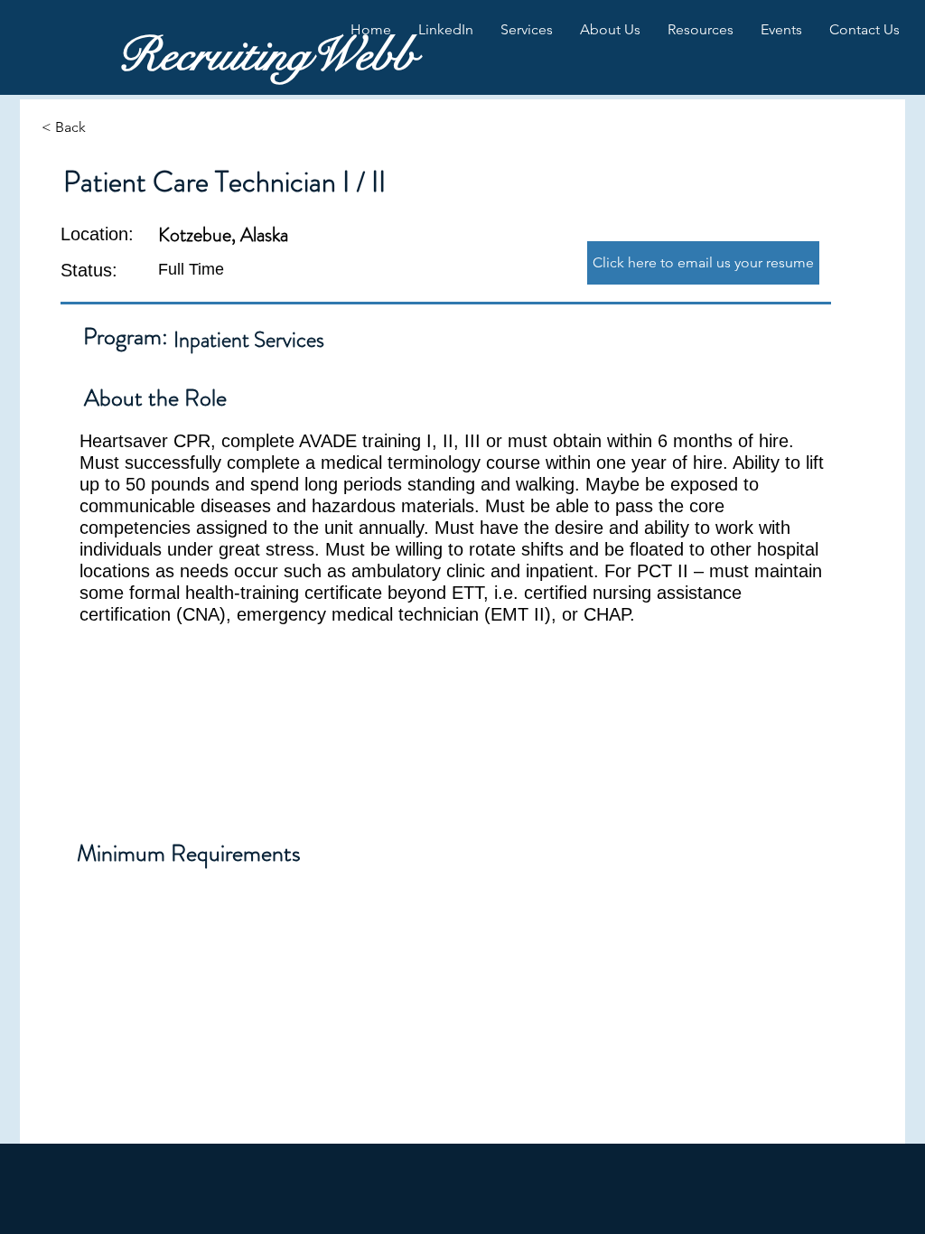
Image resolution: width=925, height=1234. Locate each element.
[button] (446, 30)
